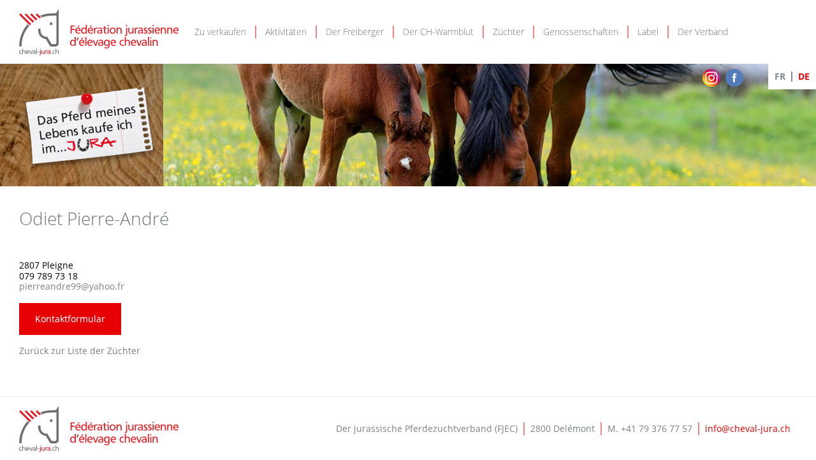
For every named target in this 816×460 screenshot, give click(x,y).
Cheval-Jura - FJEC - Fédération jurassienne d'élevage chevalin (98, 32)
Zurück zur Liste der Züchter (79, 351)
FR (780, 76)
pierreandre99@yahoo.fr (71, 286)
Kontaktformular (70, 319)
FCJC (98, 429)
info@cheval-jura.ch (747, 428)
